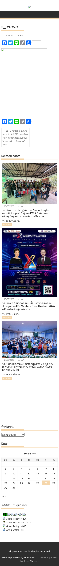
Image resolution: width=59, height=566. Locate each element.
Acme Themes (31, 561)
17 (14, 478)
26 (29, 482)
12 (29, 473)
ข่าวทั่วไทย (7, 224)
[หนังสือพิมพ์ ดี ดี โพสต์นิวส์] (4, 13)
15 (53, 473)
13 (37, 473)
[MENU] (56, 14)
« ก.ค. (4, 496)
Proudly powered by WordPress (19, 557)
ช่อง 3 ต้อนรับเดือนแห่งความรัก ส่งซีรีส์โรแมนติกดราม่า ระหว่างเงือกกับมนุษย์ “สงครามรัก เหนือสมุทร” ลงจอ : (15, 137)
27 (37, 482)
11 (21, 473)
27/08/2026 (9, 206)
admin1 (21, 35)
